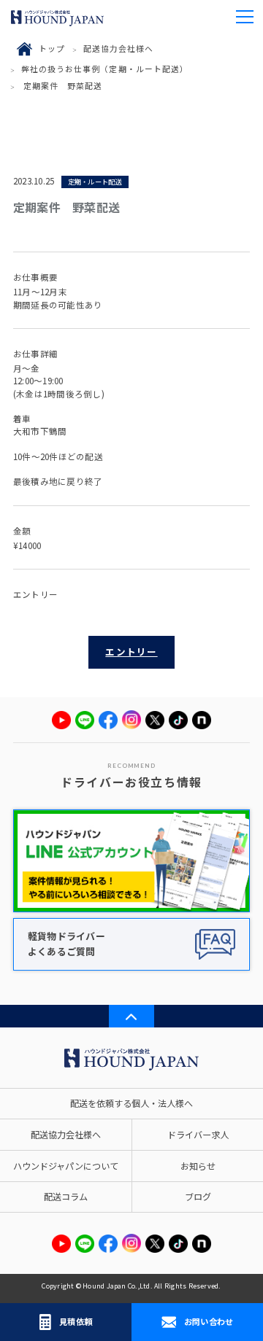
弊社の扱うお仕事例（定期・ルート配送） (105, 68)
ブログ (198, 1196)
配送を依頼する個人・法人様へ (131, 1103)
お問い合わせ (208, 1321)
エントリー (131, 651)
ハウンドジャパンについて (65, 1166)
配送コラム (66, 1196)
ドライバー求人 (198, 1134)
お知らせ (198, 1166)
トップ (52, 48)
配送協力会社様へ (118, 48)
